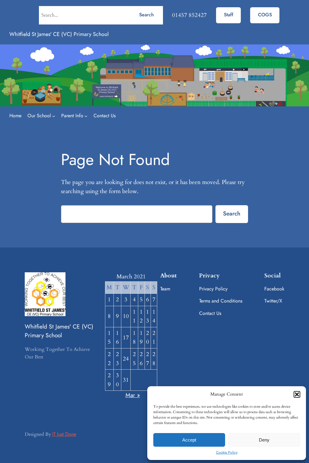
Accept (189, 439)
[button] (297, 394)
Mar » (133, 395)
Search (146, 14)
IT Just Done (64, 434)
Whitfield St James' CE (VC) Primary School (59, 34)
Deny (264, 439)
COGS (265, 14)
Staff (228, 14)
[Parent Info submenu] (86, 116)
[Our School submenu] (53, 116)
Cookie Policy (226, 452)
